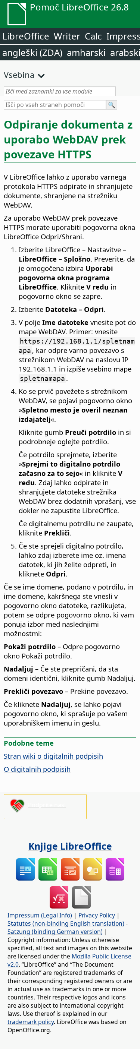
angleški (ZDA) (32, 52)
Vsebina (19, 74)
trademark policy (30, 1022)
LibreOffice (25, 36)
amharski (86, 52)
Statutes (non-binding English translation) (65, 923)
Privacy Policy (96, 915)
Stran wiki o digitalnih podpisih (53, 756)
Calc (93, 36)
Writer (67, 36)
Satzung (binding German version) (55, 932)
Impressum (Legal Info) (39, 915)
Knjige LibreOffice (70, 846)
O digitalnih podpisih (37, 769)
